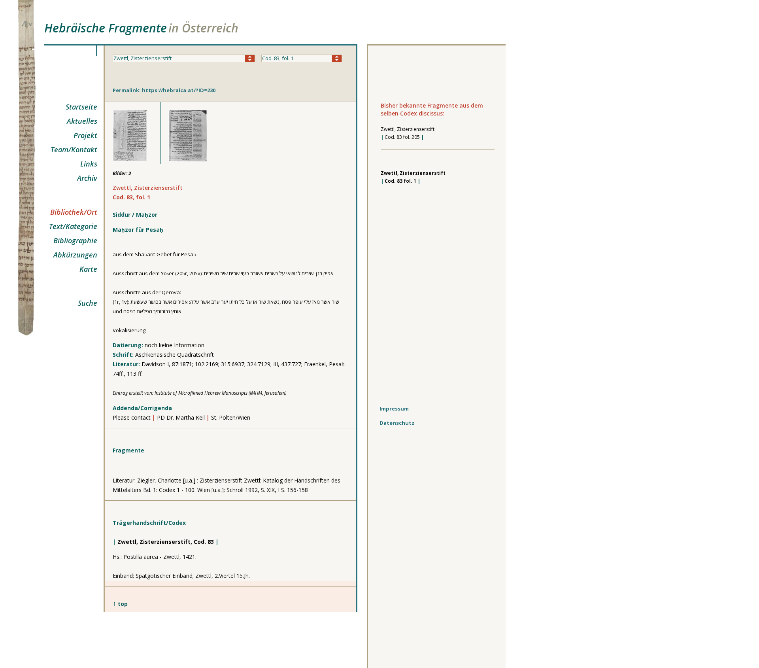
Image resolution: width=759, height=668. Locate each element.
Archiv (87, 178)
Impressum (394, 408)
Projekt (85, 135)
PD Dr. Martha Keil (181, 417)
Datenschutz (397, 422)
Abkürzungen (75, 254)
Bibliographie (75, 240)
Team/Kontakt (74, 149)
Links (88, 163)
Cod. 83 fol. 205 (402, 137)
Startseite (81, 107)
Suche (87, 303)
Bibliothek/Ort (73, 212)
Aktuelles (82, 121)
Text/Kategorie (73, 226)
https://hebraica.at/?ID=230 (178, 90)
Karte (88, 269)
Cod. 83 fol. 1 (400, 181)
